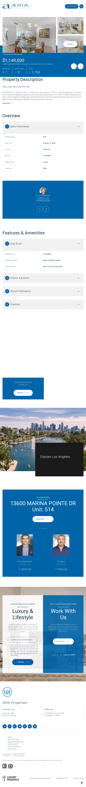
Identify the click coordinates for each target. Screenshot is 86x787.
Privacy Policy (13, 655)
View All (70, 44)
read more (44, 463)
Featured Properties (15, 742)
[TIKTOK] (30, 726)
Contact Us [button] (12, 749)
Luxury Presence (44, 778)
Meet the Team (13, 739)
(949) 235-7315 (44, 198)
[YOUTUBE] (20, 726)
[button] (63, 641)
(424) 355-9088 (72, 6)
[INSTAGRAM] (10, 726)
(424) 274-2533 (69, 655)
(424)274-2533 (62, 569)
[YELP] (25, 726)
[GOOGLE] (35, 726)
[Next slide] (46, 209)
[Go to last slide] (40, 209)
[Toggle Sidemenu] (81, 6)
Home (10, 737)
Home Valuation (14, 746)
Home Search (13, 744)
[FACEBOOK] (5, 726)
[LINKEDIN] (15, 726)
